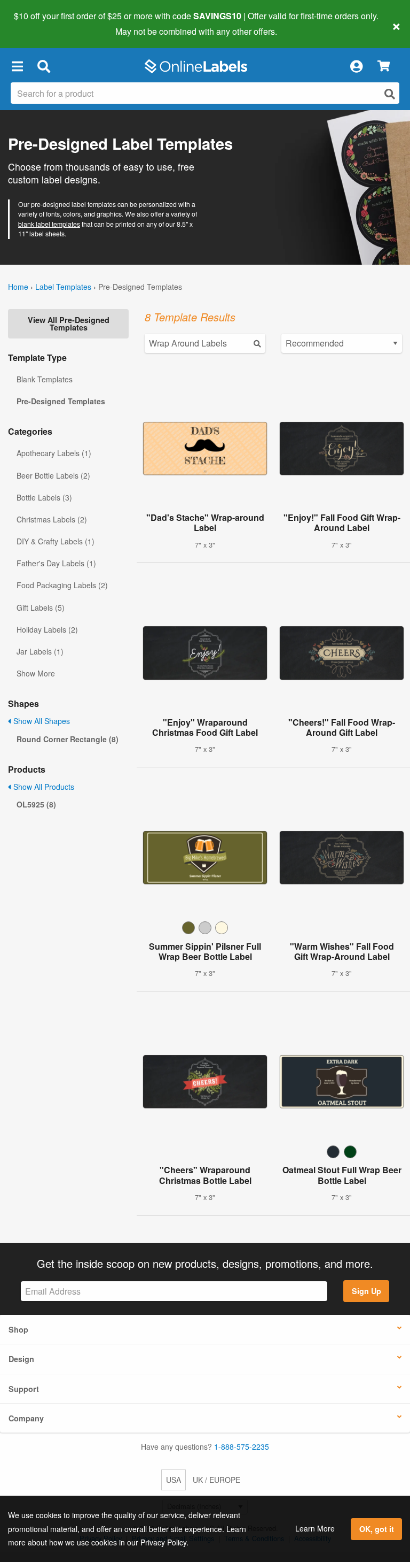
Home (18, 286)
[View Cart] (383, 66)
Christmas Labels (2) (52, 519)
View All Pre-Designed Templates (68, 323)
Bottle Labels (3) (44, 497)
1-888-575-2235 (241, 1446)
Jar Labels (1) (40, 651)
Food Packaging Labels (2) (62, 585)
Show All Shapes (40, 720)
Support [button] (24, 1388)
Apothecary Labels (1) (54, 453)
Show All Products (42, 786)
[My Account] (356, 66)
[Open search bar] (43, 66)
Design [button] (21, 1358)
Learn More (315, 1528)
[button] (17, 66)
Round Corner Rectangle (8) (68, 739)
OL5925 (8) (36, 804)
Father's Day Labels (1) (56, 563)
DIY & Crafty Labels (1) (55, 541)
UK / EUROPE (216, 1479)
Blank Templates (45, 379)
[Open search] (389, 94)
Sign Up (366, 1291)
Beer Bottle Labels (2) (53, 475)
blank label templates (49, 223)
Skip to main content (38, 23)
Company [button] (26, 1418)
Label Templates (63, 286)
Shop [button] (18, 1329)
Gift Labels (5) (41, 607)
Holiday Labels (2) (47, 629)
